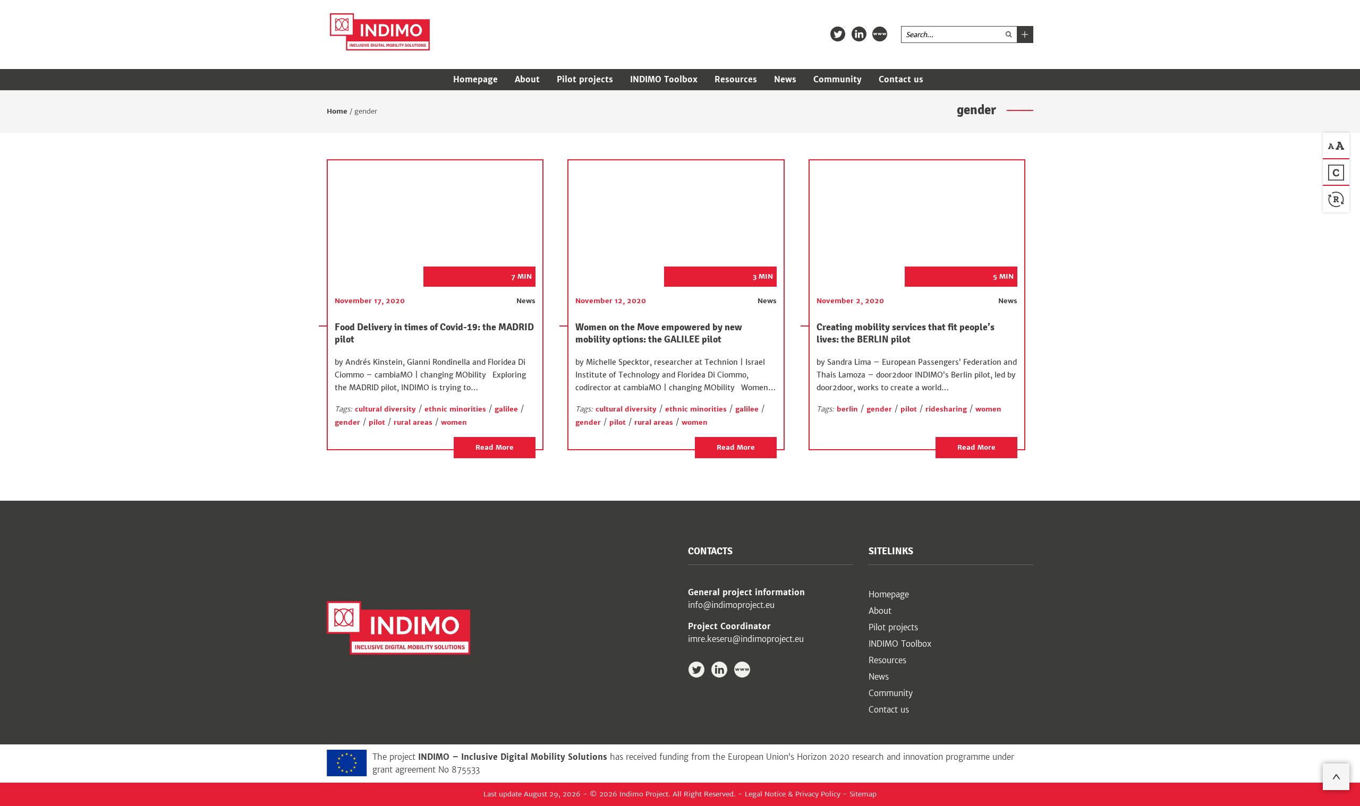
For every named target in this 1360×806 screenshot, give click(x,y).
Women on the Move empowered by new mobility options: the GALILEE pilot (658, 333)
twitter (837, 34)
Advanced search (1025, 34)
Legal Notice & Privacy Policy (792, 794)
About (527, 79)
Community (837, 79)
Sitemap (863, 794)
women (454, 422)
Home (337, 111)
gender (347, 422)
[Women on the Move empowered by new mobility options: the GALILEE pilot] (667, 218)
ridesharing (946, 409)
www (879, 34)
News (785, 79)
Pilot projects (585, 79)
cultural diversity (385, 409)
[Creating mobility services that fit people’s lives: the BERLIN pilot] (909, 218)
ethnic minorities (455, 409)
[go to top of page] (1336, 777)
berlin (847, 409)
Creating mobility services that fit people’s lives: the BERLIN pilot (905, 333)
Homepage (475, 79)
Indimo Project (380, 31)
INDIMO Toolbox (664, 79)
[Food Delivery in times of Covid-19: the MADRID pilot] (427, 218)
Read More (494, 447)
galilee (506, 409)
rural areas (413, 422)
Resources (736, 79)
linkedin (859, 34)
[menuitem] (475, 79)
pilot (377, 422)
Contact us (901, 79)
